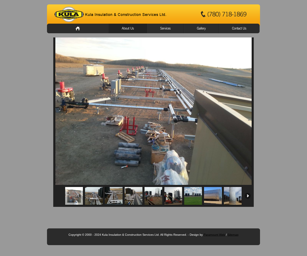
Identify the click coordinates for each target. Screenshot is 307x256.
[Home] (77, 28)
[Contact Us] (239, 28)
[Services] (165, 28)
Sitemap (233, 234)
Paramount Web (214, 234)
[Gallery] (201, 28)
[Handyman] (111, 14)
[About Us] (128, 28)
